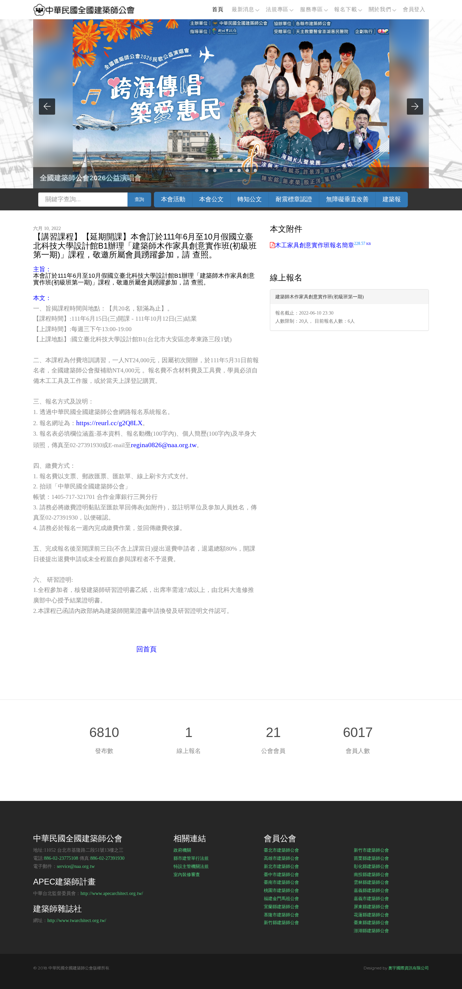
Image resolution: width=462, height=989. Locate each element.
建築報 (392, 199)
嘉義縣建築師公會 (371, 890)
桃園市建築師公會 (281, 890)
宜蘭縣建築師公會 (281, 906)
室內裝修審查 (187, 874)
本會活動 (173, 199)
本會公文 (211, 199)
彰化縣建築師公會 (371, 866)
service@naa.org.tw (76, 866)
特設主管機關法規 (191, 866)
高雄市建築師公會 (281, 858)
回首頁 (146, 649)
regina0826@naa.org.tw (164, 444)
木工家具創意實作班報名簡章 (323, 245)
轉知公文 (249, 199)
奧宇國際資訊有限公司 (408, 967)
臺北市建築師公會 (281, 850)
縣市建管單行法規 (191, 858)
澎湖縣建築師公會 (371, 930)
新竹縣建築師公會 (281, 922)
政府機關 (182, 850)
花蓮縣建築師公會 (371, 914)
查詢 (139, 199)
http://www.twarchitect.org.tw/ (76, 920)
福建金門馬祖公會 (281, 898)
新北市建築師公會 (281, 866)
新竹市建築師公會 (371, 850)
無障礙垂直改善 (347, 199)
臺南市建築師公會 (281, 882)
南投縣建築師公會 (371, 874)
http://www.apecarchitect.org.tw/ (111, 893)
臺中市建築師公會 (281, 874)
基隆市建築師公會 (281, 914)
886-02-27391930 (107, 858)
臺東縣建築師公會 (371, 922)
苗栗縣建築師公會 (371, 858)
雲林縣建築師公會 (371, 882)
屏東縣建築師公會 (371, 906)
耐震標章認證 (294, 199)
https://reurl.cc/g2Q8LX (109, 423)
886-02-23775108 (61, 858)
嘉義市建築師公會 (371, 898)
